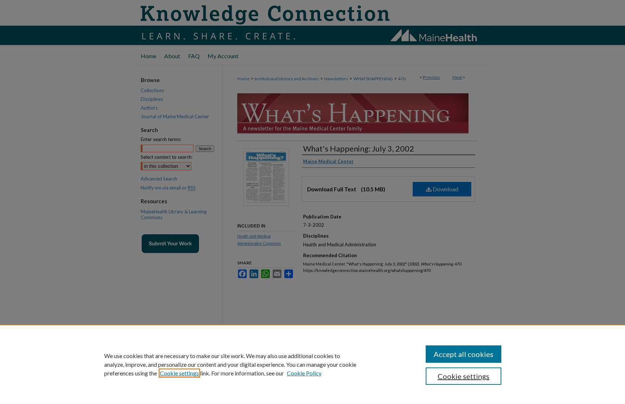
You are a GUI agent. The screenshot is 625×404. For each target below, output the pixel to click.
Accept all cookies (463, 354)
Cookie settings (179, 373)
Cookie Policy (304, 373)
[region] (312, 364)
